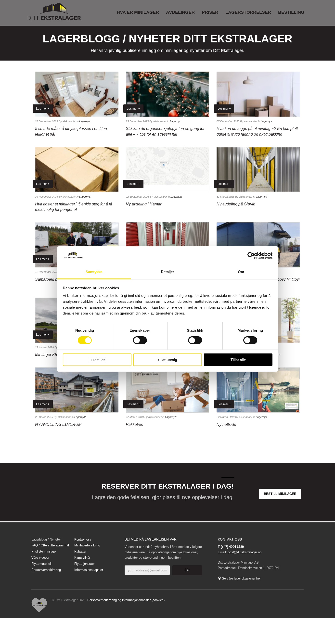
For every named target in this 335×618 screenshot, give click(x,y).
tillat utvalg (167, 360)
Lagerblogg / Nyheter (46, 539)
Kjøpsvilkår (82, 557)
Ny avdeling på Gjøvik (236, 204)
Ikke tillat (97, 360)
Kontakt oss (82, 539)
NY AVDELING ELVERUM (58, 424)
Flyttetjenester (84, 564)
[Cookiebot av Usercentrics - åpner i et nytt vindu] (251, 255)
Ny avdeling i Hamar (143, 204)
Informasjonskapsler (88, 570)
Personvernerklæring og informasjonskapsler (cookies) (126, 600)
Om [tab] (241, 272)
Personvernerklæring (46, 570)
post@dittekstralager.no (244, 552)
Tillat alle (238, 360)
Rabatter (80, 551)
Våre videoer (40, 557)
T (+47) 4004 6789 (231, 547)
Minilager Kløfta (49, 355)
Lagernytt (84, 121)
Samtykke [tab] (94, 272)
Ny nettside (226, 424)
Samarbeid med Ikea (53, 279)
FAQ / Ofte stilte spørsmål (50, 545)
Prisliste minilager (44, 551)
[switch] (140, 340)
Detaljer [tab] (167, 272)
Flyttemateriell (41, 564)
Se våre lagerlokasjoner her (241, 578)
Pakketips (134, 424)
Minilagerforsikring (87, 545)
